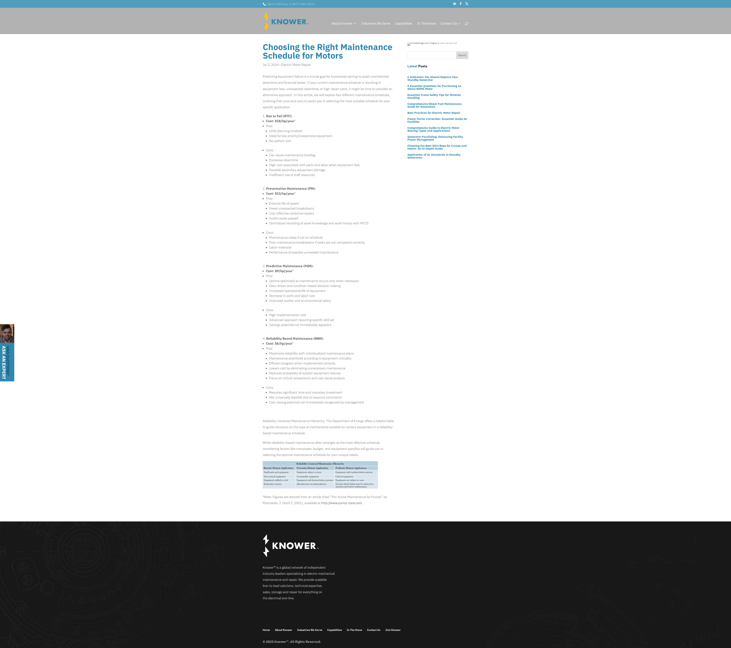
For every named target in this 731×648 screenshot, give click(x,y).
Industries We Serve (375, 24)
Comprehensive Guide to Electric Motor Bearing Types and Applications (433, 129)
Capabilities (403, 24)
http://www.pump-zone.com (341, 503)
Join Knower (393, 630)
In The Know (426, 24)
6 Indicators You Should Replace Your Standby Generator (432, 78)
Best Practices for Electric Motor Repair (433, 113)
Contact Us (449, 24)
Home (266, 630)
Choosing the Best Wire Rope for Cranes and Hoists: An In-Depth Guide (437, 147)
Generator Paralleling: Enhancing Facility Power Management (435, 138)
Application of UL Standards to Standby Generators (433, 156)
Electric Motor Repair (296, 65)
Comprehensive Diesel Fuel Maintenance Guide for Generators (434, 105)
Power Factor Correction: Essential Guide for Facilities (437, 120)
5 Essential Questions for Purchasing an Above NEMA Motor (434, 87)
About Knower (342, 24)
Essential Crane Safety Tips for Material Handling (434, 96)
